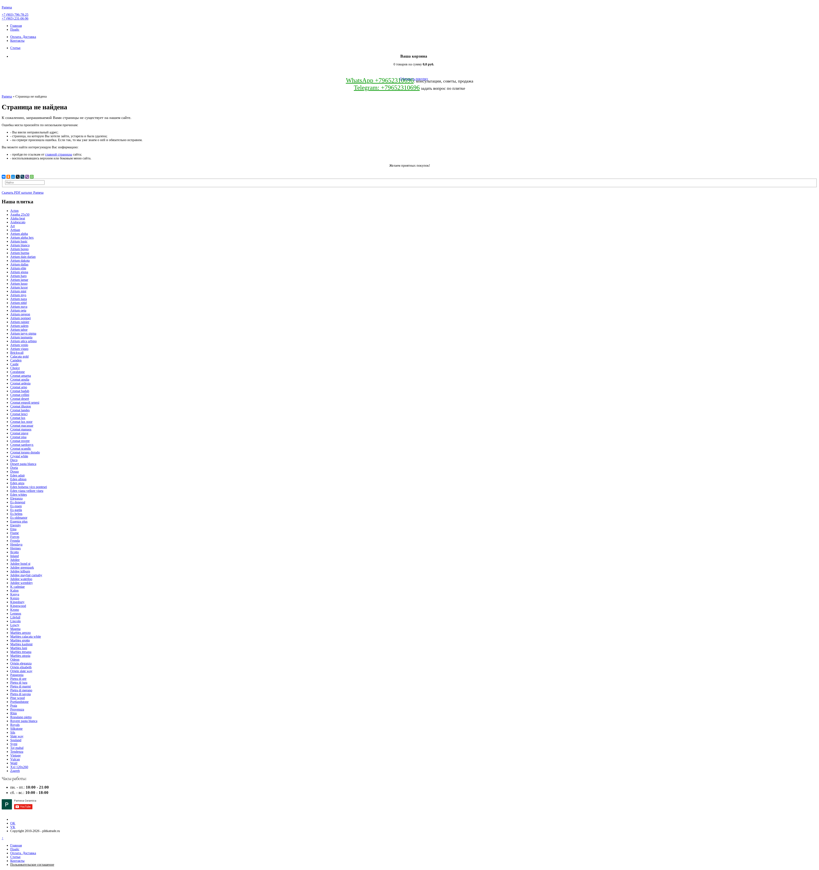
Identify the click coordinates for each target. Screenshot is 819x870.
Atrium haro (18, 276)
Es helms (16, 514)
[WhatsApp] (32, 177)
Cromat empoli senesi (24, 402)
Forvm (14, 537)
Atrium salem (19, 326)
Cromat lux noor (21, 421)
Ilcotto (14, 552)
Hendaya (16, 544)
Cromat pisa (18, 437)
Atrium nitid (18, 303)
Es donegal (17, 502)
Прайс (14, 29)
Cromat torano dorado (25, 452)
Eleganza (16, 498)
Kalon (14, 590)
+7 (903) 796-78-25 (15, 14)
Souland (15, 740)
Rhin (13, 713)
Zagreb (15, 771)
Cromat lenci (19, 414)
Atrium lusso (19, 283)
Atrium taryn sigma (23, 333)
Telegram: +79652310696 (387, 87)
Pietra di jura (18, 682)
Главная (16, 25)
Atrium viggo (19, 349)
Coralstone (17, 372)
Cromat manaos (20, 429)
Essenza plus (19, 521)
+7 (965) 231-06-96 (15, 18)
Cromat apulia (19, 379)
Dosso (14, 471)
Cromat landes (20, 410)
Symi (13, 744)
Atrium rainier (19, 322)
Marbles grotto (20, 640)
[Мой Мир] (13, 177)
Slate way (16, 736)
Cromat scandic (20, 448)
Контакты (17, 40)
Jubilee (15, 560)
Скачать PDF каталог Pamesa (23, 192)
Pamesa (7, 96)
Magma (15, 629)
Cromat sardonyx (21, 445)
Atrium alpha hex (22, 237)
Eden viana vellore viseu (26, 491)
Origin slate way (21, 671)
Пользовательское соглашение (32, 864)
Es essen (16, 506)
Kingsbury (17, 602)
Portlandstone (19, 702)
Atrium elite (18, 268)
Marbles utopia (20, 656)
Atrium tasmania (21, 337)
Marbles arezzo (20, 632)
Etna (13, 529)
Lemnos (15, 613)
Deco (13, 460)
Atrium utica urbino (23, 341)
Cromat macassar (21, 425)
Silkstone (16, 728)
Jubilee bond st (20, 563)
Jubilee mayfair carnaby (26, 575)
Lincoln (15, 621)
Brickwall (16, 352)
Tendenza (16, 751)
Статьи (15, 48)
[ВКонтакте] (4, 177)
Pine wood (17, 698)
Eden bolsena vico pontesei (28, 487)
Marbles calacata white (25, 636)
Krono (14, 609)
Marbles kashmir (21, 644)
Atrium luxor (19, 287)
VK (12, 827)
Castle (14, 364)
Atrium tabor (19, 329)
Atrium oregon (20, 314)
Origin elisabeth (21, 667)
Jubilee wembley (21, 583)
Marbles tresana (20, 652)
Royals (15, 725)
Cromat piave (19, 433)
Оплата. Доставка (23, 37)
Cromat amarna (20, 375)
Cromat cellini (19, 395)
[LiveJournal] (22, 177)
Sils (12, 732)
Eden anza (17, 483)
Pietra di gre (18, 679)
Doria (14, 468)
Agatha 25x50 (19, 214)
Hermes (15, 548)
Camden (16, 360)
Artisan (15, 230)
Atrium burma (19, 253)
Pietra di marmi (20, 686)
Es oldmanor (18, 517)
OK (12, 823)
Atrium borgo (19, 249)
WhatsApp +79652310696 (380, 80)
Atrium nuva (18, 306)
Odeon (14, 659)
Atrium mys (18, 295)
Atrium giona (19, 272)
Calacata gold (19, 356)
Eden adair (17, 475)
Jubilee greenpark (22, 567)
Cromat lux (17, 418)
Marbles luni (18, 648)
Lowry (14, 625)
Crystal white (19, 456)
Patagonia (16, 675)
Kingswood (18, 606)
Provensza (17, 709)
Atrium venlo (19, 345)
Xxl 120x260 (19, 767)
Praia (13, 705)
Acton (14, 210)
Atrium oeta (18, 310)
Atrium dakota (20, 260)
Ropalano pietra (21, 717)
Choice (15, 368)
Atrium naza (18, 299)
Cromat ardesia (20, 383)
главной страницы (58, 154)
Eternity (15, 525)
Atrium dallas (19, 264)
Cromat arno (18, 387)
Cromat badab (19, 391)
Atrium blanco (20, 245)
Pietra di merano (21, 690)
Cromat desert (19, 398)
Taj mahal (16, 748)
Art (12, 226)
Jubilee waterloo (21, 579)
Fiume (14, 533)
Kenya (14, 594)
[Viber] (27, 177)
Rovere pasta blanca (23, 721)
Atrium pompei (20, 318)
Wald (13, 763)
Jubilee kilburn (20, 571)
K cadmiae (17, 586)
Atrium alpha (19, 234)
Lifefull (15, 617)
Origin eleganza (21, 663)
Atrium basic (19, 241)
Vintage (15, 755)
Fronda (15, 540)
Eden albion (18, 479)
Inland (14, 556)
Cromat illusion (20, 406)
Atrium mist (18, 291)
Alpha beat (17, 218)
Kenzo (14, 598)
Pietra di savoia (20, 694)
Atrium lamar (19, 280)
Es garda (16, 510)
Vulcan (15, 759)
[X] (18, 177)
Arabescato (17, 222)
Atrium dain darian (23, 257)
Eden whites (18, 494)
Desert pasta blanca (23, 464)
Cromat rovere (20, 441)
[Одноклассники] (8, 177)
